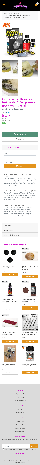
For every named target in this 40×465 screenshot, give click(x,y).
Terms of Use (20, 421)
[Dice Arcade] (20, 5)
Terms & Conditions (22, 449)
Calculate (21, 166)
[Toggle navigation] (4, 5)
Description (7, 225)
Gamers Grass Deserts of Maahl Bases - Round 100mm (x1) (30, 268)
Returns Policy (20, 428)
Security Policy (20, 431)
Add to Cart (21, 134)
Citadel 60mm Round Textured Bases (8, 267)
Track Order (20, 397)
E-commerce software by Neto (28, 460)
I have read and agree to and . (20, 449)
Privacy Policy (20, 425)
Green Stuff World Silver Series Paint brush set (29, 333)
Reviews (7, 235)
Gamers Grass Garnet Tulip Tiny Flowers (9, 333)
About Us (20, 409)
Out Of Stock (10, 310)
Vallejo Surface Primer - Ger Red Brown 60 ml (29, 300)
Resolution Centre (20, 400)
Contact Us (20, 412)
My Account (20, 394)
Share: (4, 112)
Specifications (8, 230)
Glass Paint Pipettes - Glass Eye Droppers (9, 365)
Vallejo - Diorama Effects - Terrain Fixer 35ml (30, 365)
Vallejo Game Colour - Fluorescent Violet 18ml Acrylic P (9, 301)
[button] (20, 139)
